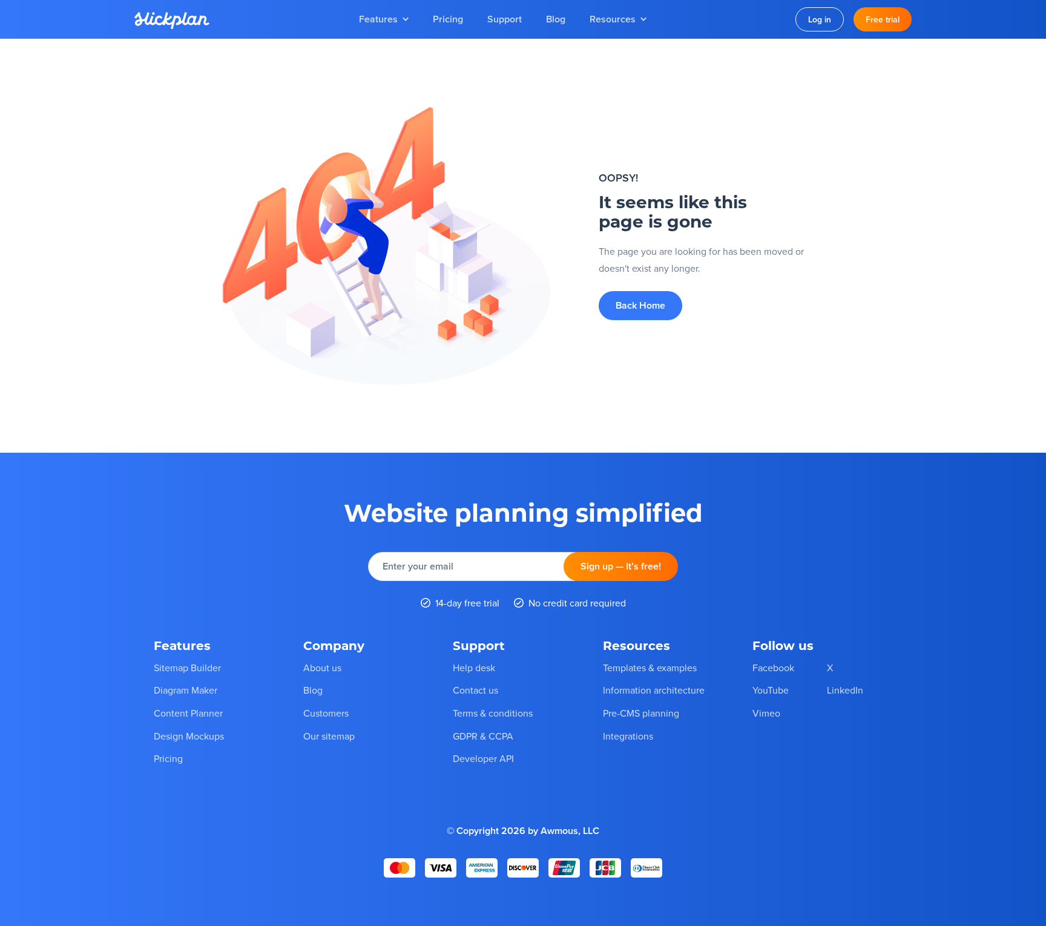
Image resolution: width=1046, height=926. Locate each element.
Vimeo (766, 713)
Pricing (448, 19)
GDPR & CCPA (483, 736)
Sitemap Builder (187, 667)
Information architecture (654, 690)
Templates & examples (650, 667)
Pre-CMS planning (641, 713)
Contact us (475, 690)
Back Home (640, 305)
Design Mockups (189, 736)
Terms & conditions (493, 713)
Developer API (483, 758)
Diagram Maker (185, 690)
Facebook (773, 667)
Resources (613, 19)
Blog (555, 19)
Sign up (621, 566)
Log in (819, 19)
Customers (326, 713)
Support (504, 19)
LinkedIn (845, 690)
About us (322, 667)
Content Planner (188, 713)
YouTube (770, 690)
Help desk (474, 667)
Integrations (628, 736)
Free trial (883, 19)
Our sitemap (329, 736)
